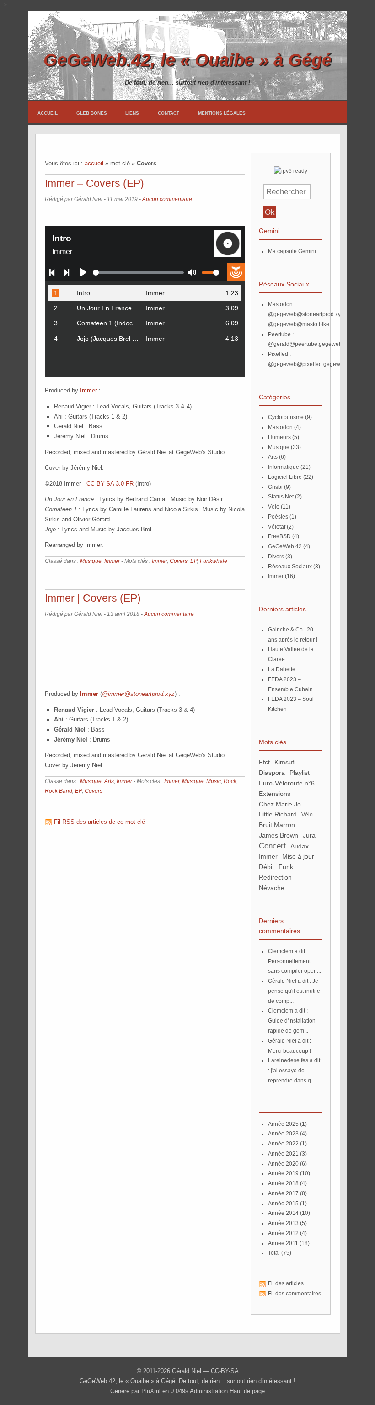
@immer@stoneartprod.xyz (138, 693)
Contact (168, 113)
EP (193, 561)
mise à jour (298, 856)
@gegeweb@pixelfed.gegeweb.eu (311, 364)
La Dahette (281, 669)
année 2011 (283, 1243)
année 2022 (283, 1143)
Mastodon (280, 427)
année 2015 (283, 1203)
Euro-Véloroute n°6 (287, 783)
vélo (307, 814)
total (274, 1253)
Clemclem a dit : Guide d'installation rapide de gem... (292, 1021)
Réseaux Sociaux (290, 566)
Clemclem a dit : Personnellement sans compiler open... (294, 961)
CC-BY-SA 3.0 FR (110, 483)
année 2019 (283, 1173)
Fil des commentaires (294, 1293)
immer (268, 856)
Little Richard (278, 814)
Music (213, 781)
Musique (91, 561)
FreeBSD (279, 536)
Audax (299, 846)
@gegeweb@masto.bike (298, 324)
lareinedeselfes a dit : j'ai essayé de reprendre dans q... (294, 1070)
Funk (286, 866)
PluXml (151, 1391)
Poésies (278, 517)
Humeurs (279, 437)
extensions (274, 793)
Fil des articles (286, 1283)
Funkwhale (213, 561)
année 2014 (283, 1213)
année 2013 (283, 1223)
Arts (109, 781)
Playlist (299, 772)
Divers (276, 556)
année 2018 (283, 1183)
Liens (132, 113)
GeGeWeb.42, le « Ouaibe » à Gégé (187, 59)
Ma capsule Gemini (292, 251)
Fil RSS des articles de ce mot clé (99, 821)
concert (272, 845)
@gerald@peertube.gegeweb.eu (309, 344)
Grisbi (275, 487)
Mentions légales (222, 113)
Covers (179, 561)
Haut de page (247, 1391)
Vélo (273, 506)
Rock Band (58, 791)
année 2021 (283, 1153)
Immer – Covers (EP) (94, 183)
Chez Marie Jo (280, 804)
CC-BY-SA (225, 1371)
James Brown (278, 835)
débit (266, 866)
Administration (209, 1391)
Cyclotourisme (286, 417)
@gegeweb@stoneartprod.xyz (305, 314)
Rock (230, 781)
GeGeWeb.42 (285, 546)
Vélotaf (276, 527)
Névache (271, 887)
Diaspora (272, 772)
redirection (275, 877)
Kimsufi (284, 762)
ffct (264, 762)
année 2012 (283, 1233)
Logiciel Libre (285, 477)
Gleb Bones (91, 113)
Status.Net (281, 496)
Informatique (283, 467)
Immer (88, 390)
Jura (309, 835)
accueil (94, 163)
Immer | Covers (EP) (93, 598)
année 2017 (283, 1193)
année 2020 (283, 1163)
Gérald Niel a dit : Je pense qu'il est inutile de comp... (294, 991)
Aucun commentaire (167, 199)
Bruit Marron (277, 824)
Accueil (48, 113)
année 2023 (283, 1133)
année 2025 (283, 1124)
